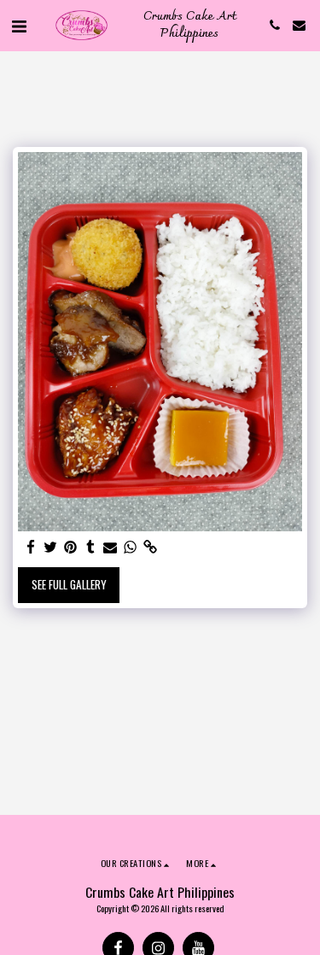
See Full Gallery (69, 584)
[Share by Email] (110, 547)
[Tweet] (51, 547)
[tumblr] (90, 547)
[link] (150, 547)
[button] (18, 25)
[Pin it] (70, 547)
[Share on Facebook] (31, 547)
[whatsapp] (130, 547)
